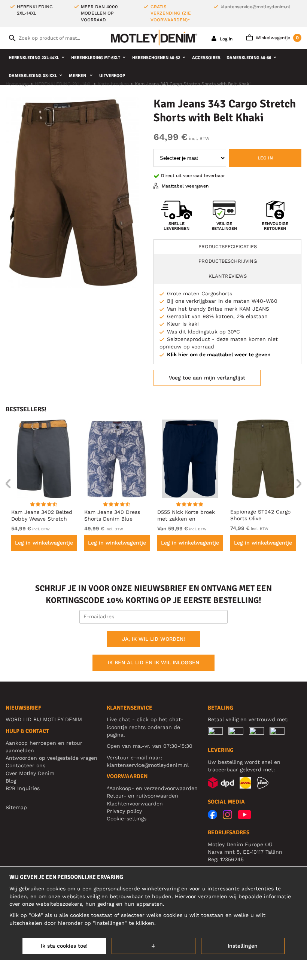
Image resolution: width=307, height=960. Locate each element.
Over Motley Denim (30, 773)
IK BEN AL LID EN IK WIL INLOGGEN (153, 662)
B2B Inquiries (23, 788)
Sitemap (16, 807)
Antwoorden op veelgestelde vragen (51, 758)
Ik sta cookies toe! (64, 946)
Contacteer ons (25, 765)
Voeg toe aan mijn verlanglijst (207, 378)
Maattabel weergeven (185, 186)
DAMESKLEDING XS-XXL (33, 76)
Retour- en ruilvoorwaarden (142, 796)
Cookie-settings (126, 819)
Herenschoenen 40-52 (156, 58)
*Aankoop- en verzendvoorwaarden (152, 788)
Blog (11, 781)
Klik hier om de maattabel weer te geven (219, 354)
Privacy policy (124, 811)
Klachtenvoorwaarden (135, 804)
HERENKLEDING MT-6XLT (95, 58)
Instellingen (243, 946)
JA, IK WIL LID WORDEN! (153, 639)
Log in (225, 39)
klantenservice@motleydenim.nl (255, 6)
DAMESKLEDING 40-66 (249, 58)
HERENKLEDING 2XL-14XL (34, 58)
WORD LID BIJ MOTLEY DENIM (44, 719)
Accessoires (206, 58)
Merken (78, 76)
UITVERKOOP (112, 76)
